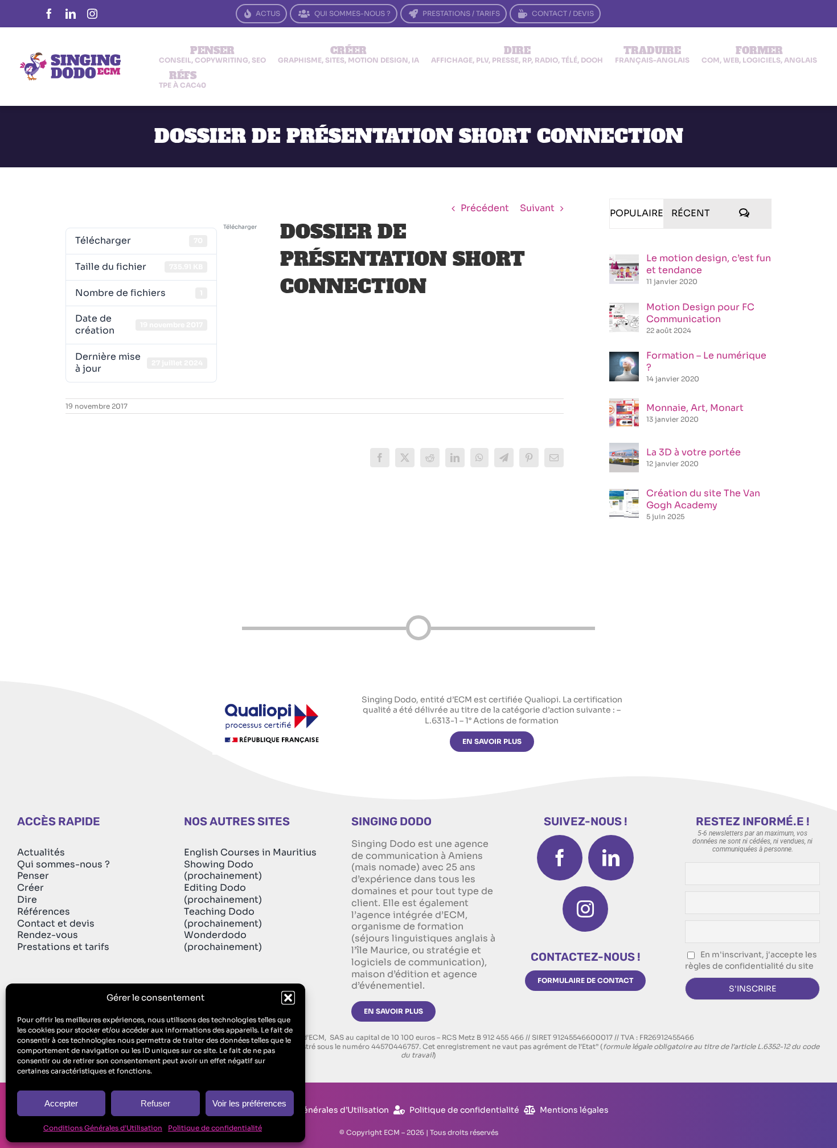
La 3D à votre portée (693, 452)
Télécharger (240, 227)
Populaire (636, 213)
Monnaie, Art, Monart (695, 408)
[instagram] (92, 14)
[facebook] (49, 14)
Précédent (485, 208)
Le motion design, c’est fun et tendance (708, 264)
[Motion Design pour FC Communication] (624, 309)
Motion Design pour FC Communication (700, 313)
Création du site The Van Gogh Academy (703, 499)
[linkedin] (70, 14)
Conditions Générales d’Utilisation (102, 1128)
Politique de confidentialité (215, 1128)
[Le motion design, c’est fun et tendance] (624, 260)
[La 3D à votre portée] (624, 449)
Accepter (61, 1103)
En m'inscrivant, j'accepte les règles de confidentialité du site (751, 960)
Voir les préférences (249, 1103)
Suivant (537, 208)
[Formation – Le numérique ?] (624, 358)
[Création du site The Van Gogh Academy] (624, 495)
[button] (288, 997)
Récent (690, 213)
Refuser (155, 1103)
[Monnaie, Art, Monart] (624, 404)
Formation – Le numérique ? (706, 361)
